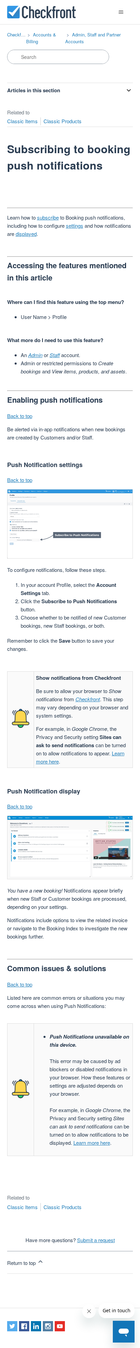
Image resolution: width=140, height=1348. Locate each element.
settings (74, 225)
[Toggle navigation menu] (121, 12)
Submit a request (96, 1239)
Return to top (22, 1262)
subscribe (48, 217)
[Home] (41, 12)
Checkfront (18, 34)
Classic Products (62, 121)
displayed (26, 233)
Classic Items (22, 121)
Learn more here (91, 1142)
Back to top (19, 415)
